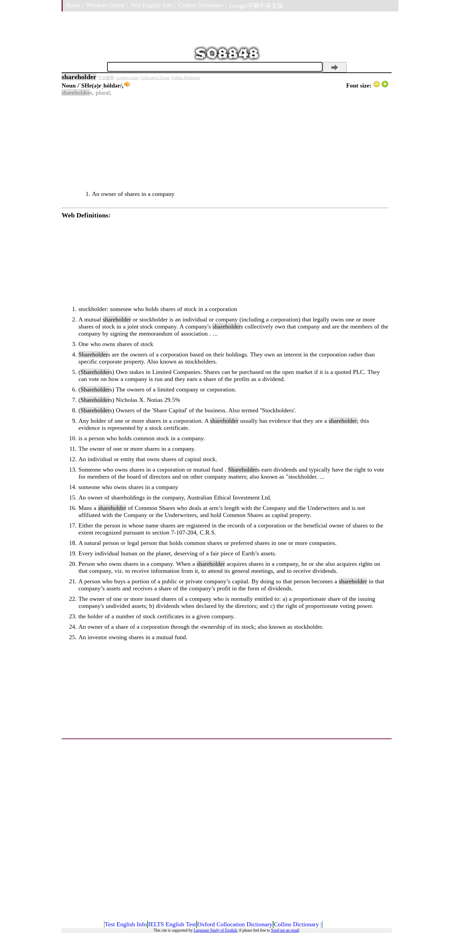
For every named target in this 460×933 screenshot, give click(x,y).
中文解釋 (106, 77)
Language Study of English (215, 930)
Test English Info (126, 924)
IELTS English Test (172, 924)
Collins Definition (185, 77)
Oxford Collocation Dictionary (234, 924)
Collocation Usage (155, 77)
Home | (74, 5)
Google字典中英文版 (256, 5)
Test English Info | (153, 5)
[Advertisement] (225, 143)
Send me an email (285, 930)
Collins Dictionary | (202, 5)
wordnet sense (127, 77)
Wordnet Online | (107, 5)
